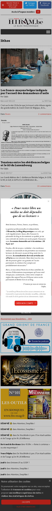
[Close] (48, 201)
